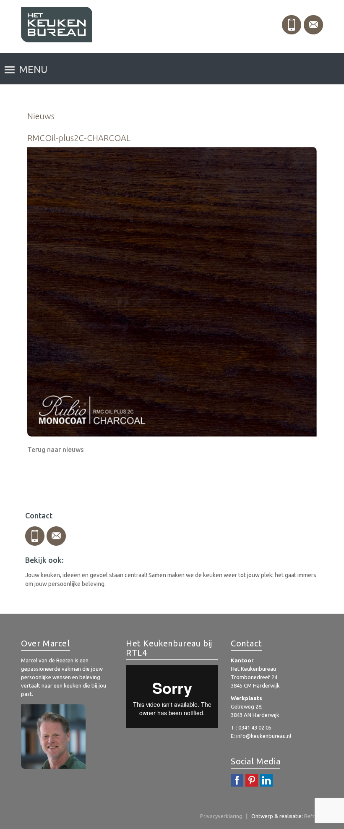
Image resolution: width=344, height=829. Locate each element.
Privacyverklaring (221, 816)
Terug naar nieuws (55, 449)
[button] (33, 69)
